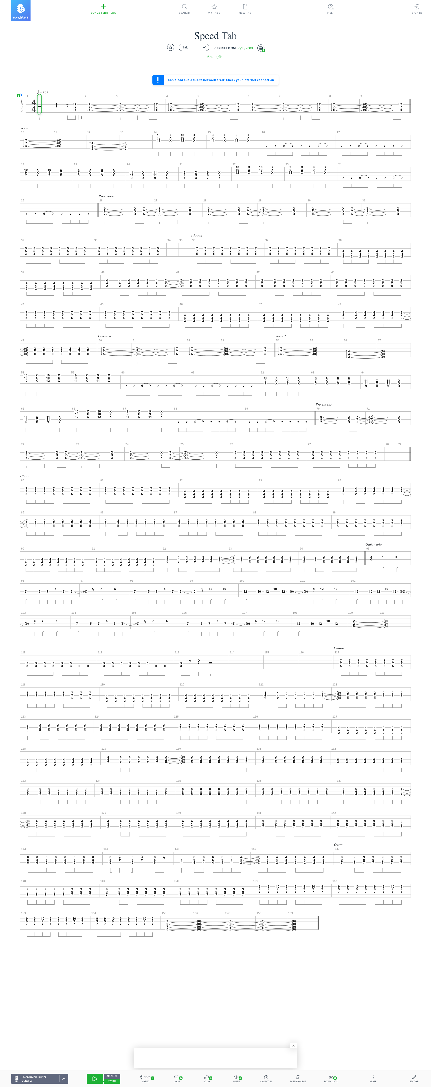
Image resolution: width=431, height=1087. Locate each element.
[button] (20, 94)
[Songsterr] (21, 10)
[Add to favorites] (170, 47)
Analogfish (215, 56)
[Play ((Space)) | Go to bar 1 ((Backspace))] (95, 1079)
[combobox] (194, 47)
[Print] (260, 48)
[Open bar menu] (81, 117)
